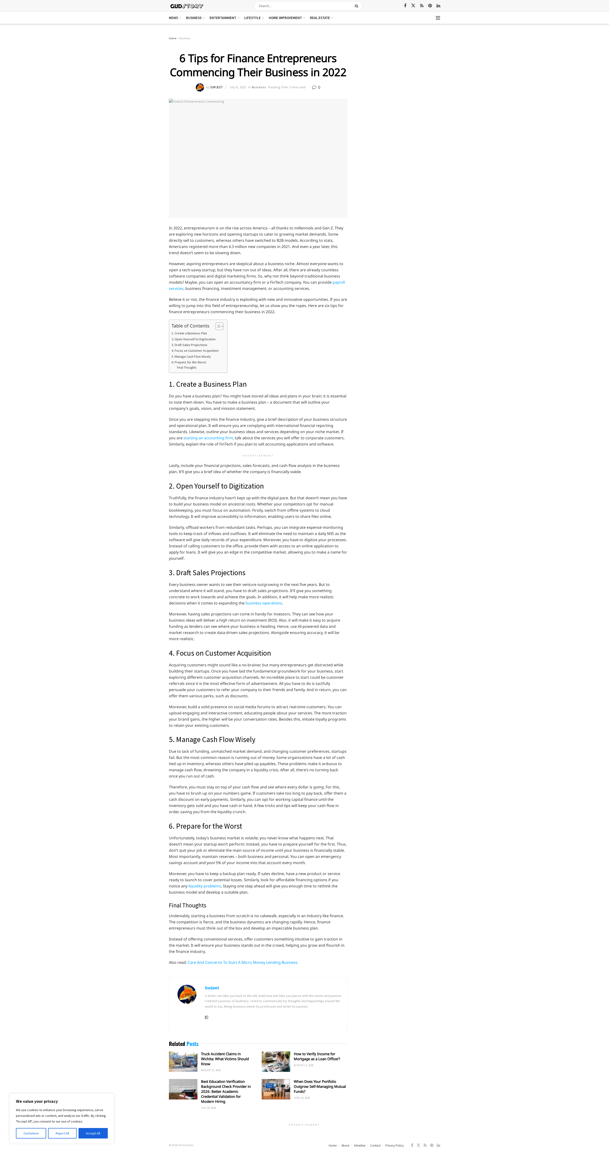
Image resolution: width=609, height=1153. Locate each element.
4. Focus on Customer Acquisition (195, 350)
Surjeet (216, 87)
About (345, 1145)
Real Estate (320, 17)
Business (193, 17)
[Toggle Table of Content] (217, 326)
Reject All (62, 1133)
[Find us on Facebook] (405, 6)
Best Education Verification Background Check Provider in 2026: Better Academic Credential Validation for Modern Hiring (226, 1091)
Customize (31, 1133)
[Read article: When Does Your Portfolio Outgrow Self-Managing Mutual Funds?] (276, 1089)
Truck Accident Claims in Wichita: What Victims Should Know (225, 1058)
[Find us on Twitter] (413, 6)
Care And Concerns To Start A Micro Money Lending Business (243, 962)
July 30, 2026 (208, 1107)
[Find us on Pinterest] (430, 6)
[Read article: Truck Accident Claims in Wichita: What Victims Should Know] (183, 1061)
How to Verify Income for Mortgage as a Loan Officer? (317, 1056)
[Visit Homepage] (187, 6)
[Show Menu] (438, 18)
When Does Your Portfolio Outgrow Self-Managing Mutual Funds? (320, 1086)
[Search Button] (357, 6)
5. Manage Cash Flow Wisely (191, 356)
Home (172, 38)
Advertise (359, 1145)
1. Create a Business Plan (190, 333)
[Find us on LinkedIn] (438, 6)
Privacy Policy (394, 1145)
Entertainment (223, 17)
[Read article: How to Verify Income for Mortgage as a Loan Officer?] (276, 1061)
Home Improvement (285, 17)
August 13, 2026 (304, 1065)
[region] (62, 1118)
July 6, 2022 (238, 87)
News (173, 17)
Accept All (93, 1133)
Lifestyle (252, 17)
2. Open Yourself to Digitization (194, 339)
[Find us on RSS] (421, 6)
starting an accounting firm (208, 437)
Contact (375, 1145)
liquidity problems (204, 886)
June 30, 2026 (302, 1097)
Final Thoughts (187, 368)
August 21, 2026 (211, 1070)
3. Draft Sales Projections (190, 345)
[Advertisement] (399, 71)
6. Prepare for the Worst (189, 362)
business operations (264, 603)
